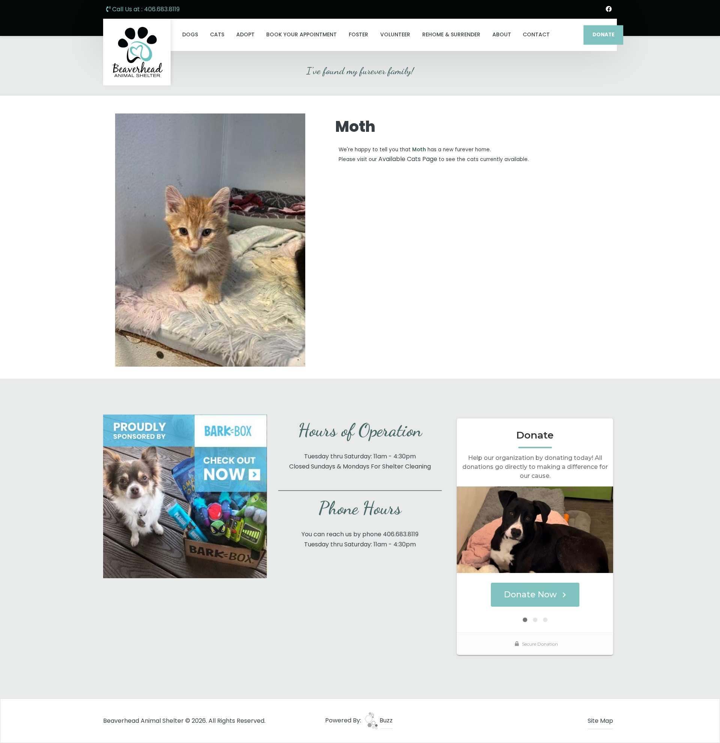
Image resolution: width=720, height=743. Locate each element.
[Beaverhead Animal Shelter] (137, 52)
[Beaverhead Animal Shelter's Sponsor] (185, 496)
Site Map (600, 720)
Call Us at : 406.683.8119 (145, 9)
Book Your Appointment (301, 34)
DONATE (603, 34)
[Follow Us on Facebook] (609, 9)
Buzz (385, 720)
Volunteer (395, 34)
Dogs (190, 34)
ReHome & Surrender (451, 34)
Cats (217, 34)
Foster (358, 34)
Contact (536, 34)
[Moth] (210, 240)
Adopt (245, 34)
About (501, 34)
